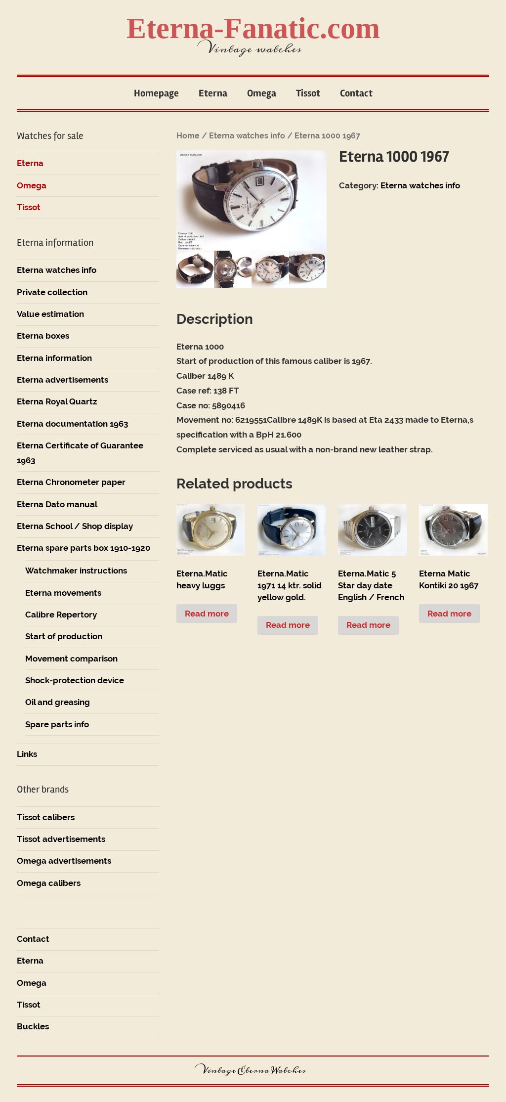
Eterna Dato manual (57, 504)
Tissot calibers (46, 817)
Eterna (213, 93)
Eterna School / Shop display (75, 526)
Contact (356, 93)
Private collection (52, 292)
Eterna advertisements (62, 380)
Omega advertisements (64, 861)
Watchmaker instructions (76, 570)
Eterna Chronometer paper (71, 482)
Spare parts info (57, 724)
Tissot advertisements (61, 839)
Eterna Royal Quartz (57, 401)
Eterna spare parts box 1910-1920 (83, 548)
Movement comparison (71, 658)
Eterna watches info (247, 135)
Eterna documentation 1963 (72, 424)
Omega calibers (49, 883)
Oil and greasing (57, 702)
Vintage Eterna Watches (253, 1070)
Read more (207, 613)
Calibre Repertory (61, 614)
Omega (261, 93)
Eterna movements (63, 593)
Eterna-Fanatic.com (253, 28)
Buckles (33, 1026)
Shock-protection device (74, 680)
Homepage (156, 93)
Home (188, 135)
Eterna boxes (43, 336)
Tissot (308, 93)
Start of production (63, 636)
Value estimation (50, 314)
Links (27, 754)
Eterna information (54, 358)
